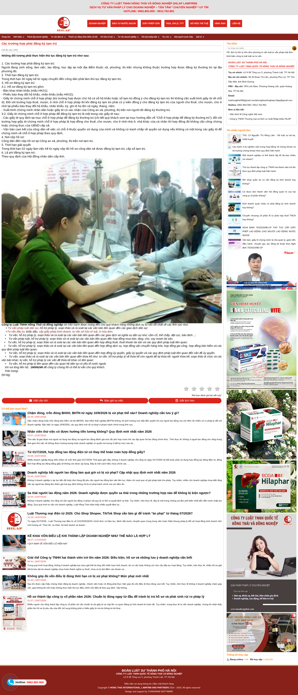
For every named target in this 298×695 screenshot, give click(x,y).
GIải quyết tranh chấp (183, 37)
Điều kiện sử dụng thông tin (137, 683)
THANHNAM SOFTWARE (160, 691)
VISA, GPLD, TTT (175, 23)
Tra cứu (165, 37)
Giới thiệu (17, 37)
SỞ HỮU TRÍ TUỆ (199, 23)
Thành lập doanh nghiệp (37, 37)
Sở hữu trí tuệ (106, 37)
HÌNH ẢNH (220, 23)
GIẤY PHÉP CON (151, 23)
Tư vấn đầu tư (57, 37)
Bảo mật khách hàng (163, 683)
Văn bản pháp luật (149, 37)
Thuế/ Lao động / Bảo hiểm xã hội (82, 37)
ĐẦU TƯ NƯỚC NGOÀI (124, 23)
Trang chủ (6, 37)
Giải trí (199, 37)
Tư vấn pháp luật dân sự (23, 328)
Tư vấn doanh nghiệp (127, 37)
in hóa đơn (105, 331)
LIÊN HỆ (236, 23)
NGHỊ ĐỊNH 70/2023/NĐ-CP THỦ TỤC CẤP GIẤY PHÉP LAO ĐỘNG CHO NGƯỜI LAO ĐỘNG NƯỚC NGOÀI (269, 231)
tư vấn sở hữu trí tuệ (84, 331)
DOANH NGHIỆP (97, 23)
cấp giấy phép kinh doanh (55, 331)
